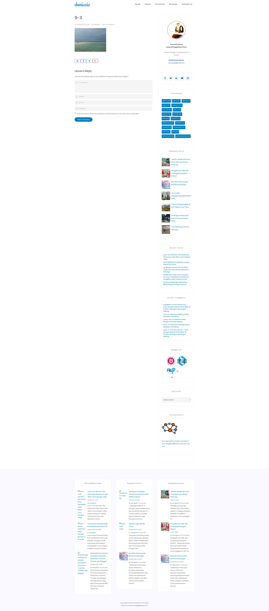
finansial (175, 105)
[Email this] (77, 61)
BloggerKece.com (141, 605)
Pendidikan (166, 123)
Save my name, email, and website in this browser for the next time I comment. (108, 114)
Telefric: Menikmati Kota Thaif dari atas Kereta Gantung (180, 162)
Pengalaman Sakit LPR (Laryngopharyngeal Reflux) (179, 173)
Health (176, 109)
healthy (165, 114)
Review (165, 127)
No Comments (109, 25)
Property (179, 123)
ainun (165, 325)
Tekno (164, 132)
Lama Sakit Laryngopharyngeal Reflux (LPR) (181, 195)
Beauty (165, 101)
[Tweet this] (89, 61)
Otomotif (174, 118)
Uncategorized (181, 136)
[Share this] (83, 61)
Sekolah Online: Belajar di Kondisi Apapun (174, 320)
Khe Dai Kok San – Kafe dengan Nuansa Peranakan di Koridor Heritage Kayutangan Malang (176, 307)
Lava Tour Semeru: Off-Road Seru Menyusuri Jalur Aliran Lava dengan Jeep (176, 257)
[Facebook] (165, 78)
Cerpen (175, 101)
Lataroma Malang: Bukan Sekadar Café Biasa (176, 315)
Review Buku (177, 127)
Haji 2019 (166, 109)
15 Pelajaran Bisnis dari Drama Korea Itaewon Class (179, 218)
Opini (164, 118)
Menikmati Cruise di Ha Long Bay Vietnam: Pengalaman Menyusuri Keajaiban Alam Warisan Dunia (176, 277)
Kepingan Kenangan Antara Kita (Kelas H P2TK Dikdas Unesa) (139, 494)
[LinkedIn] (176, 78)
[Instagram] (187, 78)
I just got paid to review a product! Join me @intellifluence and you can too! (176, 443)
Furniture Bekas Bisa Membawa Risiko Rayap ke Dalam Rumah (175, 283)
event (164, 105)
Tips (173, 132)
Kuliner (175, 114)
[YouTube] (182, 78)
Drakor (184, 101)
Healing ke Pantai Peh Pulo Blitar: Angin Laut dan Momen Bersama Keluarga (176, 269)
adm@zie (96, 25)
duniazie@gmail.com (176, 63)
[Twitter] (170, 78)
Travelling (166, 136)
